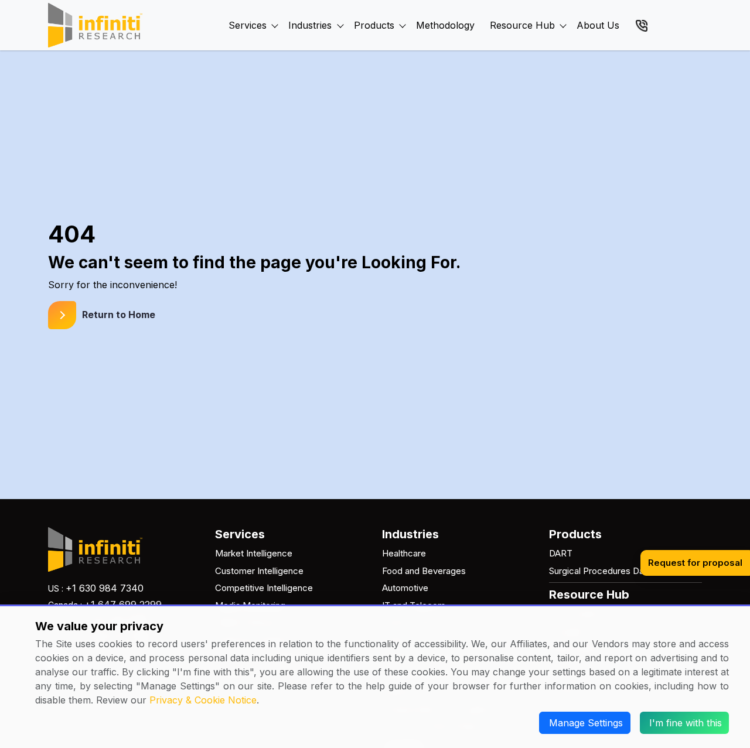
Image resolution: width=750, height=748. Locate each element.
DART (560, 553)
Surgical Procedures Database (610, 570)
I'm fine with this (685, 723)
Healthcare (404, 553)
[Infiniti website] (95, 25)
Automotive (405, 587)
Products (374, 25)
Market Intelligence (253, 553)
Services (248, 25)
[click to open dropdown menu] (274, 12)
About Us (598, 25)
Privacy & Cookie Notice (203, 700)
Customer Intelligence (259, 570)
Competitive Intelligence (264, 587)
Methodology (445, 25)
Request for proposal (695, 562)
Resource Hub (522, 25)
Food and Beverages (424, 570)
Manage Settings (586, 723)
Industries (310, 25)
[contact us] (642, 24)
